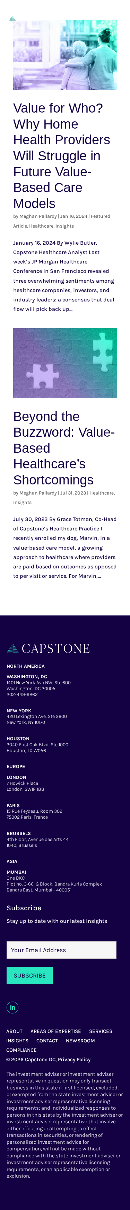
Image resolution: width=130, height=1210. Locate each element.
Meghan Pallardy (38, 216)
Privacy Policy (74, 1059)
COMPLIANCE (21, 1050)
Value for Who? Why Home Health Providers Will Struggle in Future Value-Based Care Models (61, 156)
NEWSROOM (80, 1040)
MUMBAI (16, 872)
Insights (64, 226)
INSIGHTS (17, 1040)
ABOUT (14, 1031)
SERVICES (100, 1031)
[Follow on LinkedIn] (12, 1007)
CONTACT (47, 1040)
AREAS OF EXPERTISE (56, 1031)
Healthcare (41, 226)
